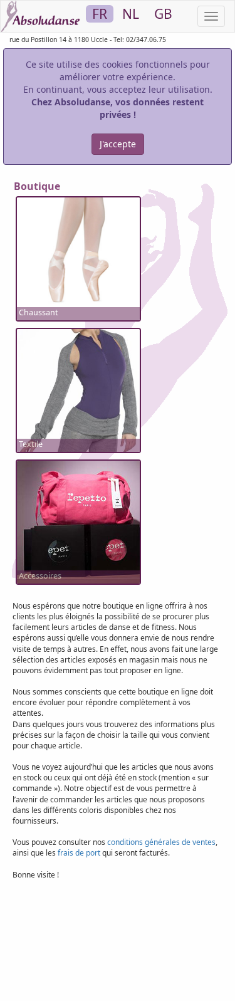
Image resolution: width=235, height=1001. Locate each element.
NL (130, 14)
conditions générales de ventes (161, 842)
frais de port (79, 852)
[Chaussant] (78, 258)
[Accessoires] (78, 521)
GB (163, 14)
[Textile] (78, 395)
